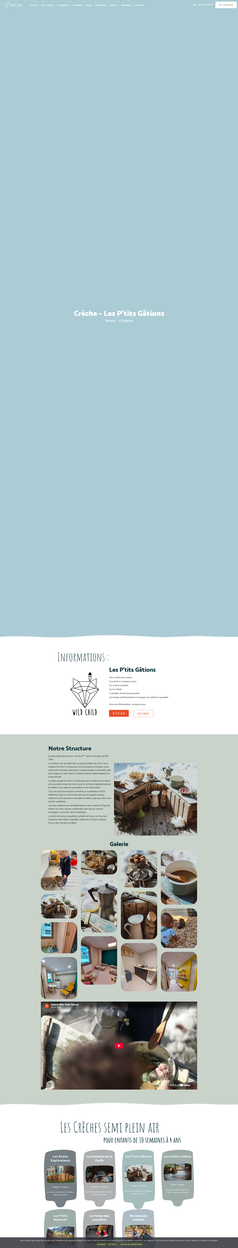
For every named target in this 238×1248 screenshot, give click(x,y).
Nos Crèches (48, 5)
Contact (139, 5)
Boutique (126, 5)
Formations (63, 5)
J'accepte (101, 1244)
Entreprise (100, 5)
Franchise (78, 5)
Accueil (34, 5)
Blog (89, 5)
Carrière (114, 5)
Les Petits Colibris (177, 1156)
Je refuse (113, 1244)
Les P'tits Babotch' (60, 1217)
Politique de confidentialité (131, 1244)
